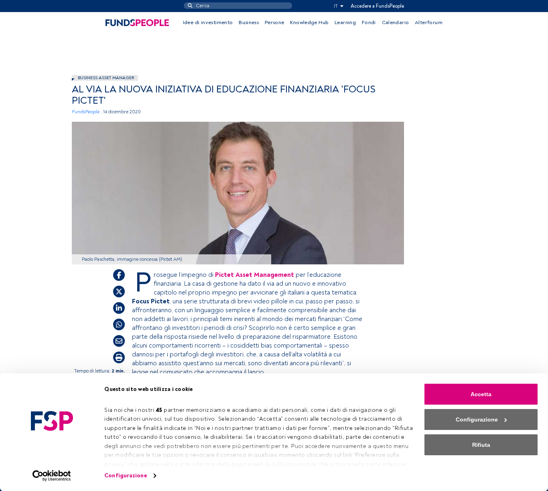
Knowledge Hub (309, 22)
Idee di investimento (208, 22)
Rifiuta (481, 445)
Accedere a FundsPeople (377, 6)
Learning (345, 22)
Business (249, 22)
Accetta (481, 394)
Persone (274, 22)
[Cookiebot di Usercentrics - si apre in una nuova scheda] (52, 475)
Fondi (369, 22)
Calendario (395, 22)
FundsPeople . (87, 112)
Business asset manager (106, 77)
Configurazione (125, 475)
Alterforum (428, 22)
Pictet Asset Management (254, 275)
